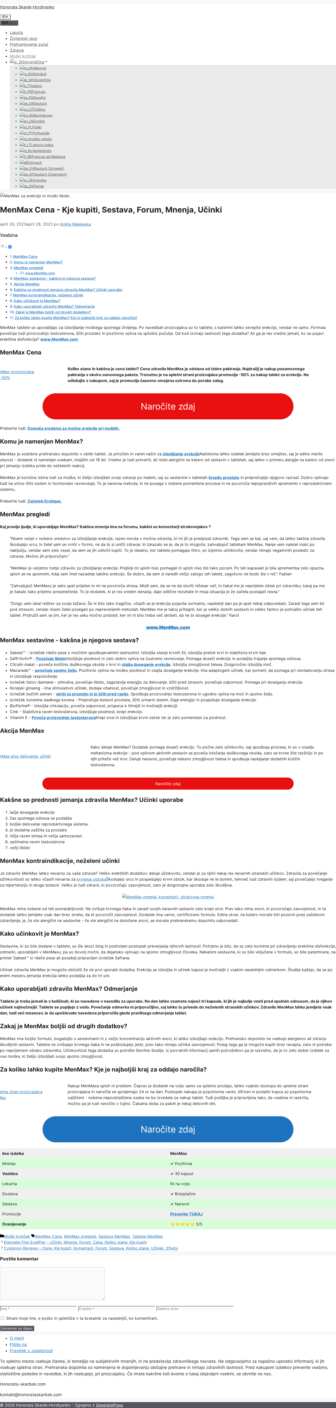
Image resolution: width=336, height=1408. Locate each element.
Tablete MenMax (147, 1236)
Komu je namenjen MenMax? (38, 262)
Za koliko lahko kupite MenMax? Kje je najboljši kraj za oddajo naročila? (76, 318)
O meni (17, 1338)
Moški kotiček (23, 56)
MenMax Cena (25, 256)
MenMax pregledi (28, 268)
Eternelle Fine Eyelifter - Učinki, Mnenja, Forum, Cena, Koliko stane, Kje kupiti (75, 1242)
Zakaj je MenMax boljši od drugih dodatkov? (53, 312)
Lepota (16, 32)
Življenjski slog (23, 38)
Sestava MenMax (114, 1236)
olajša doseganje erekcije (146, 664)
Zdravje (17, 50)
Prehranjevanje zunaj (29, 44)
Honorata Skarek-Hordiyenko (27, 6)
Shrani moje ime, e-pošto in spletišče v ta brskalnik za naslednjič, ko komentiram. (82, 1318)
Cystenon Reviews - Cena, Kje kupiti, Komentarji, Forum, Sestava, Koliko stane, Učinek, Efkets (91, 1248)
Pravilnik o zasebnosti (31, 1350)
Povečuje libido (50, 658)
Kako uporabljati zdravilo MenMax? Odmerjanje (54, 306)
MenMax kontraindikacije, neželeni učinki (48, 295)
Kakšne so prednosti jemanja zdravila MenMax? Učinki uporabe (68, 290)
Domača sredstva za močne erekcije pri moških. (74, 428)
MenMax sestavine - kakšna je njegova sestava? (55, 278)
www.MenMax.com (40, 273)
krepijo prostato (224, 477)
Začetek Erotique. (45, 501)
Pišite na (18, 1344)
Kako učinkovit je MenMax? (37, 301)
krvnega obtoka (91, 879)
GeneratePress (109, 1405)
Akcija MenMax (27, 284)
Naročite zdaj (168, 406)
